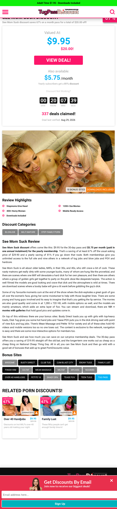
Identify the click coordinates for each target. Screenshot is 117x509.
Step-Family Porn (50, 232)
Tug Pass (103, 377)
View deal (20, 434)
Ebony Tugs (85, 362)
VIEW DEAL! (58, 60)
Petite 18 (66, 323)
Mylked (75, 370)
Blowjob (10, 232)
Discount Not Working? (58, 91)
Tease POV (63, 320)
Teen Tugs (86, 377)
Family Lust (104, 362)
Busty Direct (65, 316)
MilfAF (61, 370)
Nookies (89, 370)
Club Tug (14, 320)
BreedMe (10, 362)
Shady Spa (52, 377)
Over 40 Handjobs (15, 377)
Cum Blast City (65, 362)
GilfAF (25, 370)
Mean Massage (47, 323)
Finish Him (10, 370)
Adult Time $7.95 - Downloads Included (58, 3)
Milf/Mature (28, 232)
